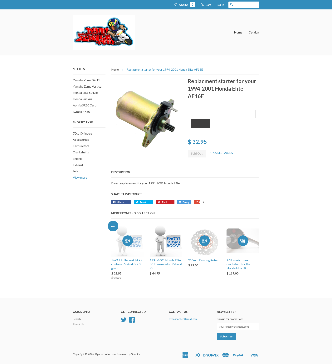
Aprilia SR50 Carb (84, 105)
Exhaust (78, 165)
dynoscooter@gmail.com (183, 318)
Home (238, 32)
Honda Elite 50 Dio (85, 92)
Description (120, 172)
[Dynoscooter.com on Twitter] (124, 321)
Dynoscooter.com (105, 354)
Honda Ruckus (82, 99)
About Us (78, 324)
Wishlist (185, 4)
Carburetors (81, 146)
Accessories (81, 139)
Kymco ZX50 (81, 111)
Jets (75, 171)
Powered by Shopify (128, 354)
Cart (208, 4)
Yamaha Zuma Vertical (87, 86)
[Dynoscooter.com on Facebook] (132, 321)
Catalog (254, 32)
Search (77, 318)
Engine (77, 158)
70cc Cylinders (82, 133)
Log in (220, 4)
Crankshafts (81, 152)
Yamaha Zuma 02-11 (86, 80)
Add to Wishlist (224, 153)
